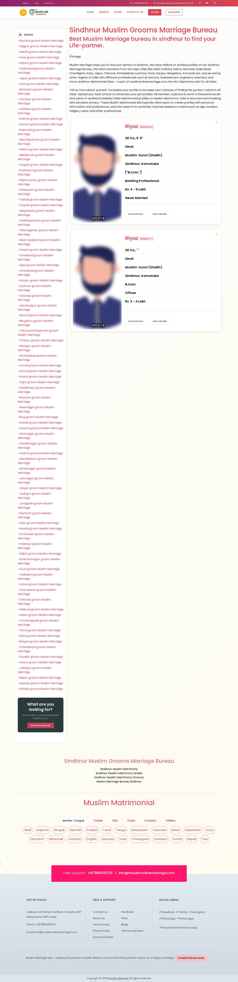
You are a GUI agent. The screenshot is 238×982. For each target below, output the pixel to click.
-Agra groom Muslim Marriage (38, 265)
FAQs (124, 918)
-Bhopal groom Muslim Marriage (40, 641)
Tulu (205, 839)
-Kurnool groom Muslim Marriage (40, 124)
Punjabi (92, 830)
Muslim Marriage (119, 978)
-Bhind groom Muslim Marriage (39, 636)
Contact (49, 3)
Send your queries (40, 725)
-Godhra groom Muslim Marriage (40, 453)
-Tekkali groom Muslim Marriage (40, 200)
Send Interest (135, 214)
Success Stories (103, 937)
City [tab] (115, 821)
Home (90, 12)
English (92, 839)
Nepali (191, 839)
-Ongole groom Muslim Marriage (40, 165)
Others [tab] (170, 821)
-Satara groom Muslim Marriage (40, 63)
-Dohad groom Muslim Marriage (40, 423)
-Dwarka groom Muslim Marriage (40, 428)
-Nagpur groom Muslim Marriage (40, 46)
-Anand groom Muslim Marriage (39, 377)
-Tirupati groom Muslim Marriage (40, 205)
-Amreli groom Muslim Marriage (39, 365)
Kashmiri (75, 839)
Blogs (124, 924)
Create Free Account (191, 958)
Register (174, 12)
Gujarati (42, 830)
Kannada (159, 830)
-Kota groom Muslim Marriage (38, 84)
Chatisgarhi (140, 839)
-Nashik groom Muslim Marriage (39, 52)
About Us (99, 918)
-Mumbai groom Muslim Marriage (40, 41)
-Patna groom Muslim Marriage (39, 630)
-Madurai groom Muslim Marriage (40, 609)
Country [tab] (150, 821)
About (25, 3)
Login (155, 12)
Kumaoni (160, 839)
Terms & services (132, 931)
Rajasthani (192, 830)
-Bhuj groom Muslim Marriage (38, 417)
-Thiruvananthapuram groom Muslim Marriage (38, 333)
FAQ (37, 3)
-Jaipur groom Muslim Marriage (39, 78)
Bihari (176, 830)
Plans (117, 12)
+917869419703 (140, 3)
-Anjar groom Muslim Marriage (39, 382)
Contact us (135, 12)
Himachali (56, 839)
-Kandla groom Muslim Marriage (40, 529)
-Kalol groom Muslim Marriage (38, 523)
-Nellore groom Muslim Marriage (40, 149)
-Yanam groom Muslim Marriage (40, 250)
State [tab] (131, 821)
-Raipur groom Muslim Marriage (39, 678)
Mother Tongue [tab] (73, 821)
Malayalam (139, 830)
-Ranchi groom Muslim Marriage (40, 315)
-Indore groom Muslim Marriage (39, 662)
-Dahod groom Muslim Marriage (40, 584)
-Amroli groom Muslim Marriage (39, 371)
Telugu (121, 830)
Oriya (210, 830)
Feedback (127, 912)
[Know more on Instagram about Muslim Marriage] (214, 3)
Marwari (108, 839)
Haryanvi (36, 839)
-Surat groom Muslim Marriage (39, 569)
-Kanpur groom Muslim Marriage (40, 280)
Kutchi (177, 839)
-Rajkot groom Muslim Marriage (39, 554)
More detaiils (160, 214)
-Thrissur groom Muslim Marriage (40, 340)
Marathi (75, 830)
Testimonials (101, 924)
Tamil (107, 830)
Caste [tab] (98, 821)
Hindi (27, 830)
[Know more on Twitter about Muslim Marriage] (207, 3)
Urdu (123, 839)
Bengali (59, 830)
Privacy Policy (101, 931)
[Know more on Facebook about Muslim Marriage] (200, 3)
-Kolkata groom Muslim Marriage (40, 689)
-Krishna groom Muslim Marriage (40, 119)
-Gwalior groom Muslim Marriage (40, 657)
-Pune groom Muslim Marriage (38, 57)
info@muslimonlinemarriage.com (175, 3)
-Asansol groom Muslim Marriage (40, 683)
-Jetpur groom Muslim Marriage (40, 488)
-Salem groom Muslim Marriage (39, 615)
